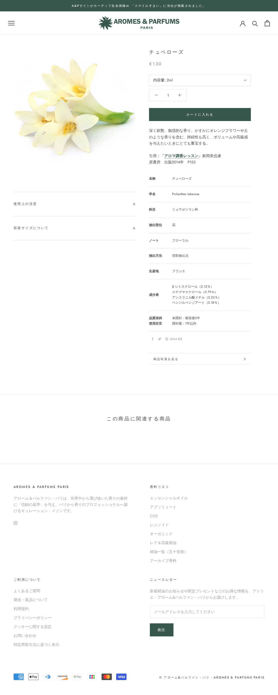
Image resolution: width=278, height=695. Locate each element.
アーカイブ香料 (163, 560)
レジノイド (159, 525)
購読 (162, 629)
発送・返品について (31, 599)
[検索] (255, 23)
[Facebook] (152, 339)
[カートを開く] (267, 23)
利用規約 (21, 608)
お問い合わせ (25, 635)
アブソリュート (163, 507)
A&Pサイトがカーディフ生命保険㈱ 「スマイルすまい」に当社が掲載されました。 (139, 6)
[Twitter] (159, 339)
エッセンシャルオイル (169, 498)
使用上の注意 (25, 203)
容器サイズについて (31, 228)
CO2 (154, 516)
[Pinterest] (166, 339)
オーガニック (161, 534)
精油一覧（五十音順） (169, 551)
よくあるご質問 (27, 591)
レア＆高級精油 (163, 542)
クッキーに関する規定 (33, 626)
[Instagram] (15, 522)
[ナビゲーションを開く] (11, 23)
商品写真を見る (165, 359)
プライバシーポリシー (33, 617)
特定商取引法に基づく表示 (36, 644)
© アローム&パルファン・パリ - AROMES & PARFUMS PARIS (211, 677)
